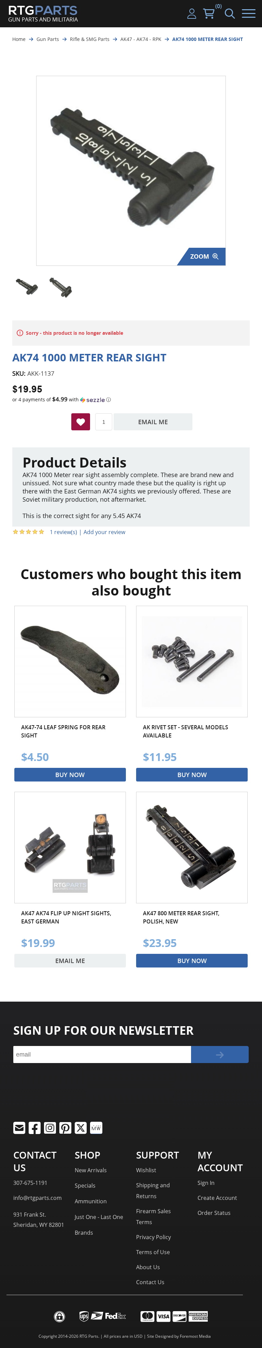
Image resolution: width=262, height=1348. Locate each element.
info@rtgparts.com (37, 1198)
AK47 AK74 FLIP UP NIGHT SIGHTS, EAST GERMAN (66, 917)
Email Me (153, 422)
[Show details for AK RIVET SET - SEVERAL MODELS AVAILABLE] (191, 661)
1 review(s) (63, 532)
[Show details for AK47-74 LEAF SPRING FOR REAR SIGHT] (70, 661)
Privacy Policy (153, 1237)
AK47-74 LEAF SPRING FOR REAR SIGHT (63, 731)
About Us (148, 1267)
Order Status (214, 1213)
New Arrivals (91, 1170)
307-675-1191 (30, 1183)
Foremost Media (195, 1336)
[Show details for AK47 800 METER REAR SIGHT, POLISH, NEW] (191, 847)
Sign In (206, 1183)
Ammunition (91, 1201)
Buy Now (70, 775)
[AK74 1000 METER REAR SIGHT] (27, 287)
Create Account (217, 1198)
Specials (85, 1185)
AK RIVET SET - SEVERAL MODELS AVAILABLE (185, 731)
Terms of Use (153, 1252)
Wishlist (146, 1170)
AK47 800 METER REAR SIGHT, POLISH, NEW (181, 917)
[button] (131, 399)
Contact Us (150, 1282)
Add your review (104, 532)
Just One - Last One (99, 1217)
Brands (84, 1232)
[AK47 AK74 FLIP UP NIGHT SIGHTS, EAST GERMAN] (70, 847)
